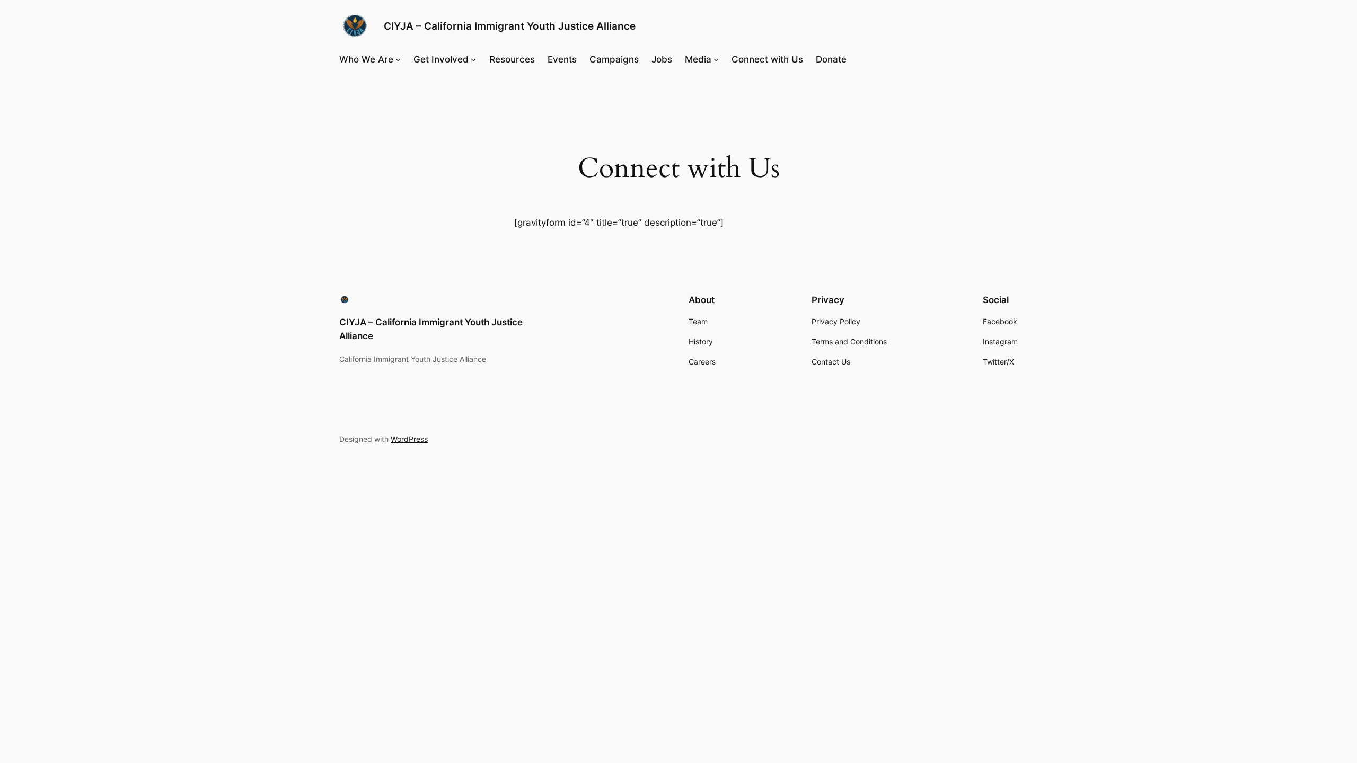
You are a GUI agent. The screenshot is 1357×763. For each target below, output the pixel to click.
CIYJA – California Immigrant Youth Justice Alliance (510, 26)
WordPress (409, 438)
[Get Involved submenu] (473, 59)
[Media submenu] (716, 59)
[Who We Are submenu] (398, 59)
